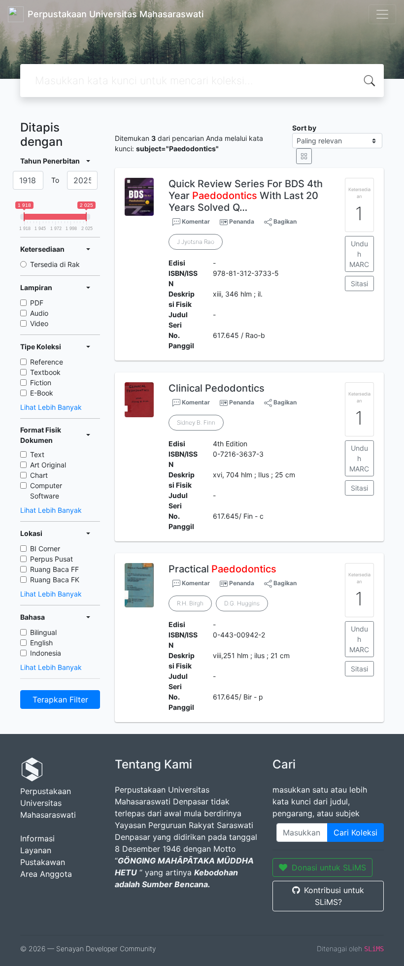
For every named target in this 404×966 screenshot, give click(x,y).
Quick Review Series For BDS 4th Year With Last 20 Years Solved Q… (245, 195)
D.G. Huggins (242, 603)
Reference (46, 362)
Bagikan (284, 221)
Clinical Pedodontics (216, 388)
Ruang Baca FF (54, 569)
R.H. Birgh (190, 603)
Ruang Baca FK (54, 579)
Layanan (35, 850)
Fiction (40, 382)
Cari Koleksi (355, 832)
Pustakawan (42, 862)
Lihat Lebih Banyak (51, 407)
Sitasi (359, 283)
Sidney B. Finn (196, 422)
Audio (39, 313)
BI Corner (45, 548)
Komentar (195, 221)
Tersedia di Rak (55, 264)
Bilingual (43, 632)
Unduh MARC (359, 253)
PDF (36, 303)
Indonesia (45, 653)
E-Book (41, 393)
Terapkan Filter (60, 699)
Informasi (37, 838)
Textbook (45, 372)
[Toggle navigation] (382, 14)
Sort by (304, 128)
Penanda (241, 221)
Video (39, 323)
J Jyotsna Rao (195, 241)
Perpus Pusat (51, 559)
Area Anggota (46, 874)
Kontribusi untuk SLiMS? (334, 896)
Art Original (48, 465)
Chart (39, 475)
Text (37, 454)
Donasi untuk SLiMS (329, 867)
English (41, 642)
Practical (222, 569)
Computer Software (46, 490)
